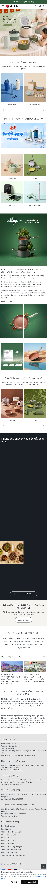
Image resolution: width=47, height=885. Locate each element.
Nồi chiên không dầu (34, 644)
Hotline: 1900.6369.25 (14, 864)
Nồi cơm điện (20, 644)
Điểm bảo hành (6, 829)
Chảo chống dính (37, 638)
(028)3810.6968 (17, 799)
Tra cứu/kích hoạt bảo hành (11, 850)
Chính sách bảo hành (8, 841)
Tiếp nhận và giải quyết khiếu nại (13, 855)
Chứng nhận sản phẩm (9, 835)
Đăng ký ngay (23, 620)
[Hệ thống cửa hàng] (44, 656)
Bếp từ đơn (12, 205)
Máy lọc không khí (23, 648)
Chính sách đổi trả (7, 844)
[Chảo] (35, 165)
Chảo (35, 178)
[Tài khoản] (40, 6)
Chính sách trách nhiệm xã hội (12, 832)
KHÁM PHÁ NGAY (7, 301)
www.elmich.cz (13, 816)
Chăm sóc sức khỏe (35, 205)
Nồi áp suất (39, 641)
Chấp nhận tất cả (30, 882)
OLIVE (35, 420)
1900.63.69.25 (11, 744)
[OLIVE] (35, 403)
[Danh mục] (2, 6)
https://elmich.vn (14, 746)
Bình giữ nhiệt (18, 641)
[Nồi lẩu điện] (12, 165)
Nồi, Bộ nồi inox (8, 638)
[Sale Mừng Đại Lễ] (23, 135)
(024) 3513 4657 (17, 784)
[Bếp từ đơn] (12, 192)
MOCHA (12, 420)
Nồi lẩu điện (12, 178)
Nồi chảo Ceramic (23, 638)
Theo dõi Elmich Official (25, 594)
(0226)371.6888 (17, 770)
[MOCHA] (12, 403)
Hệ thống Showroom (8, 826)
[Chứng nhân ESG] (12, 356)
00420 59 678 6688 (18, 814)
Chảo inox (7, 641)
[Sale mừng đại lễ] (23, 32)
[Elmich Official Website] (12, 6)
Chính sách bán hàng (8, 838)
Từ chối (14, 882)
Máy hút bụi (29, 641)
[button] (43, 110)
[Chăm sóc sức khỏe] (35, 192)
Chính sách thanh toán (9, 852)
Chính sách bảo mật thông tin (11, 847)
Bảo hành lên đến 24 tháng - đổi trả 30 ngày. (23, 2)
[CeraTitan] (35, 356)
